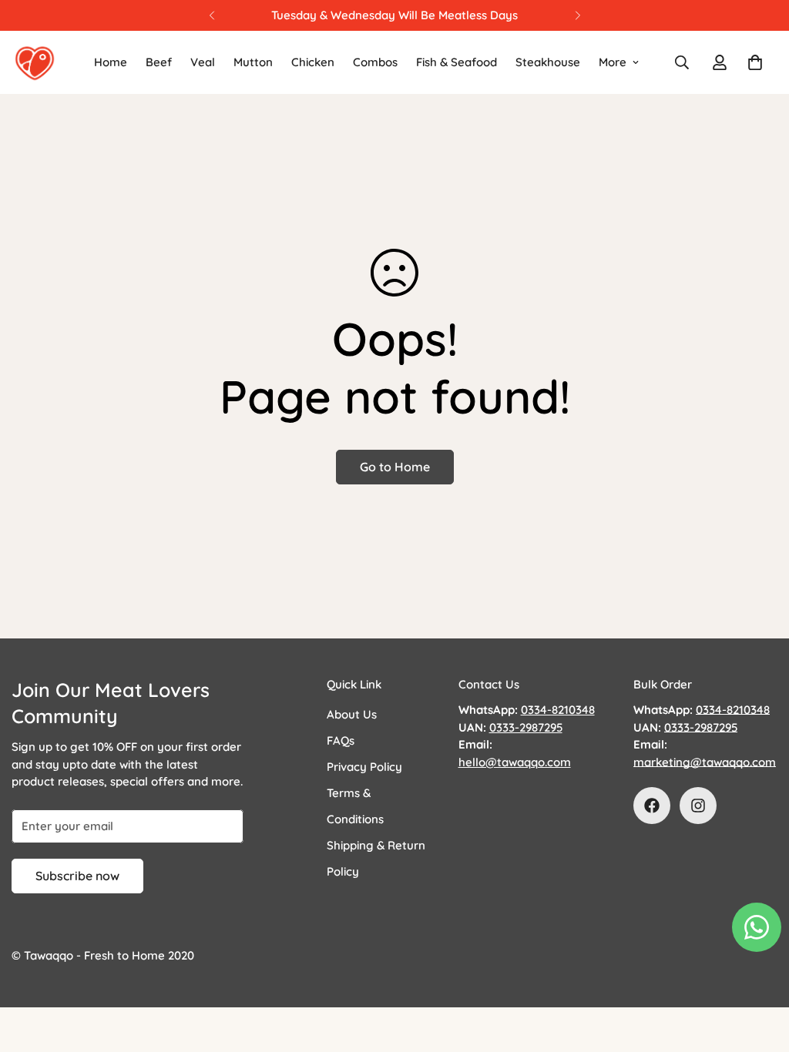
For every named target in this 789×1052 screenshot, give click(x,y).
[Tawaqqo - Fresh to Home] (35, 62)
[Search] (682, 62)
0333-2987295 (700, 727)
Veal (202, 62)
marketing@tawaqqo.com (704, 762)
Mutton (253, 62)
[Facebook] (651, 805)
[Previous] (211, 15)
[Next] (577, 15)
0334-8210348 (733, 709)
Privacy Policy (364, 766)
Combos (375, 62)
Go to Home (395, 466)
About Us (352, 714)
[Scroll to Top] (759, 968)
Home (110, 62)
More (612, 62)
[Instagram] (698, 805)
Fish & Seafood (456, 62)
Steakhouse (547, 62)
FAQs (340, 740)
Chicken (312, 62)
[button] (755, 62)
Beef (159, 62)
